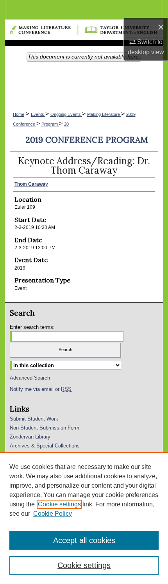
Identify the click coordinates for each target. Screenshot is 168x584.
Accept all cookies (84, 540)
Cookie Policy (52, 513)
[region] (84, 518)
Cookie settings (59, 504)
